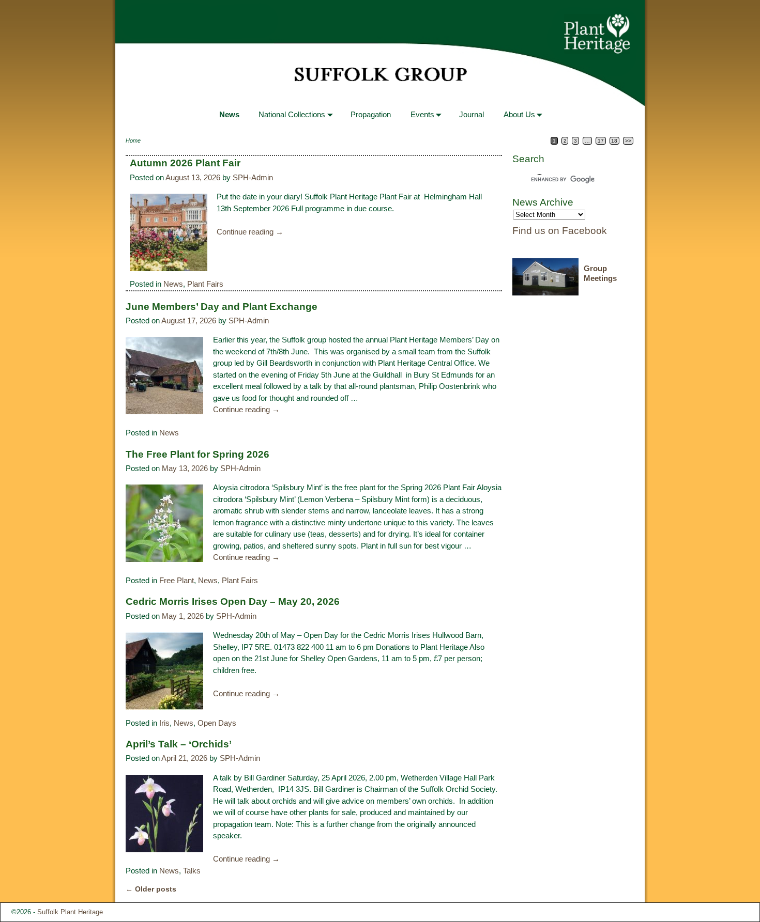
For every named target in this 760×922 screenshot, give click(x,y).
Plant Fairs (205, 283)
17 (601, 141)
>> (628, 141)
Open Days (216, 722)
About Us (519, 114)
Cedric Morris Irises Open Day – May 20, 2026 (233, 601)
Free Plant (176, 580)
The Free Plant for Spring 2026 (197, 454)
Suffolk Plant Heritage (70, 912)
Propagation (371, 114)
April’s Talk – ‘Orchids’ (179, 744)
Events (422, 114)
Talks (192, 870)
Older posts (151, 889)
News (229, 114)
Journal (471, 114)
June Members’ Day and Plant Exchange (221, 306)
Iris (164, 722)
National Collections (292, 114)
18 (614, 141)
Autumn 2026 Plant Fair (185, 163)
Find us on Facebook (559, 230)
